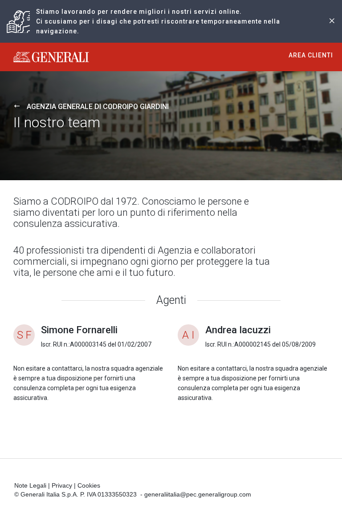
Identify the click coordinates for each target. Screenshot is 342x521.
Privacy (62, 485)
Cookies (88, 485)
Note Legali (30, 485)
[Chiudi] (331, 21)
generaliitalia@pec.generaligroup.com (197, 494)
